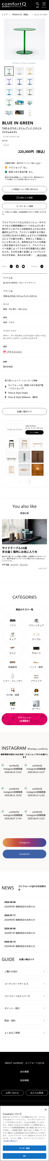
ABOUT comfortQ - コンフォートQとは (24, 1062)
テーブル (11, 137)
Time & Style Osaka (18, 392)
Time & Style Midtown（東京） (23, 397)
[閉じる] (46, 1110)
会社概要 (24, 1071)
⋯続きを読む (41, 255)
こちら (37, 163)
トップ (5, 14)
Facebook (24, 853)
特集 (7, 564)
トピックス (23, 564)
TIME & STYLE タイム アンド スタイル (22, 128)
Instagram (24, 842)
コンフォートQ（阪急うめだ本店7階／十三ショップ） (25, 386)
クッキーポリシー (10, 1140)
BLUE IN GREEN (41, 14)
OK (24, 1156)
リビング (6, 145)
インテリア (14, 564)
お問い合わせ (12, 1092)
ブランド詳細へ (34, 432)
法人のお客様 (36, 1092)
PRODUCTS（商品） (21, 14)
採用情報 (24, 1080)
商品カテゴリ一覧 (24, 609)
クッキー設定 (24, 1148)
